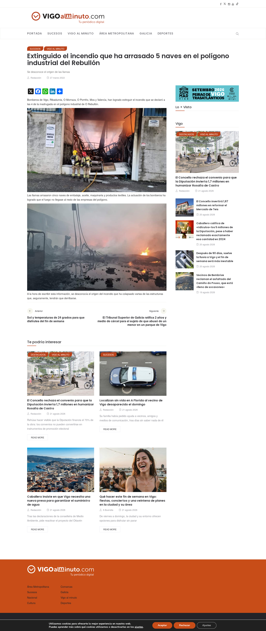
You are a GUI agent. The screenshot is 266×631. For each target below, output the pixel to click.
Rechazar (184, 625)
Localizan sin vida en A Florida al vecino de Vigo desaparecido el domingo (131, 402)
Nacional (32, 597)
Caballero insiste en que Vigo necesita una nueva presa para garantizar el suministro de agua (58, 501)
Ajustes (206, 625)
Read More (37, 437)
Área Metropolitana (116, 33)
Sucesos (54, 33)
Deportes (165, 33)
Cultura (31, 603)
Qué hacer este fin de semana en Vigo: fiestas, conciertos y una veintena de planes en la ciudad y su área (132, 501)
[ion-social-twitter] (224, 4)
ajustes (139, 627)
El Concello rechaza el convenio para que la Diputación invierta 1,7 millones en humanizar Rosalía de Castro (60, 404)
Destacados (38, 354)
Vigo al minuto (81, 33)
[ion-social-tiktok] (237, 4)
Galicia (146, 33)
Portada (34, 33)
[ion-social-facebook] (220, 4)
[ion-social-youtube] (233, 4)
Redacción (36, 77)
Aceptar (162, 625)
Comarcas (66, 586)
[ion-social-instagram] (229, 4)
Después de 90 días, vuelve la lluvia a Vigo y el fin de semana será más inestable (214, 257)
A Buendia (108, 509)
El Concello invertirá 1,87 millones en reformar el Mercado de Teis (212, 205)
